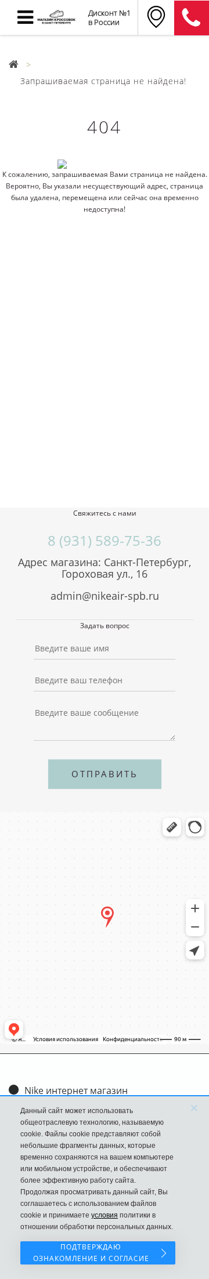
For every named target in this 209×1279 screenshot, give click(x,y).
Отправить (104, 774)
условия (104, 1215)
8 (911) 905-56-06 (191, 18)
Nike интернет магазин (76, 1090)
